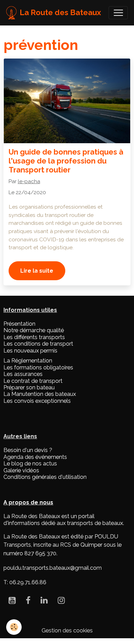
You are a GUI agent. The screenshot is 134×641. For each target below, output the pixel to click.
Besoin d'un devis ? (27, 450)
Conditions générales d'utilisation (45, 477)
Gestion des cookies (67, 630)
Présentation (19, 323)
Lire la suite (36, 270)
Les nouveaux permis (30, 350)
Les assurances (23, 374)
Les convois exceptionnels (37, 401)
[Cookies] (14, 627)
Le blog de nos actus (30, 463)
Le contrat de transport (33, 381)
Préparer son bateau (29, 387)
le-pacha (29, 181)
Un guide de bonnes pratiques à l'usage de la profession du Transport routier (66, 161)
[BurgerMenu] (118, 12)
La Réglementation (27, 360)
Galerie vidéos (21, 470)
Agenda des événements (35, 457)
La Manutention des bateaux (39, 394)
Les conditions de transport (38, 343)
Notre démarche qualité (33, 330)
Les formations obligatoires (38, 367)
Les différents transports (34, 337)
